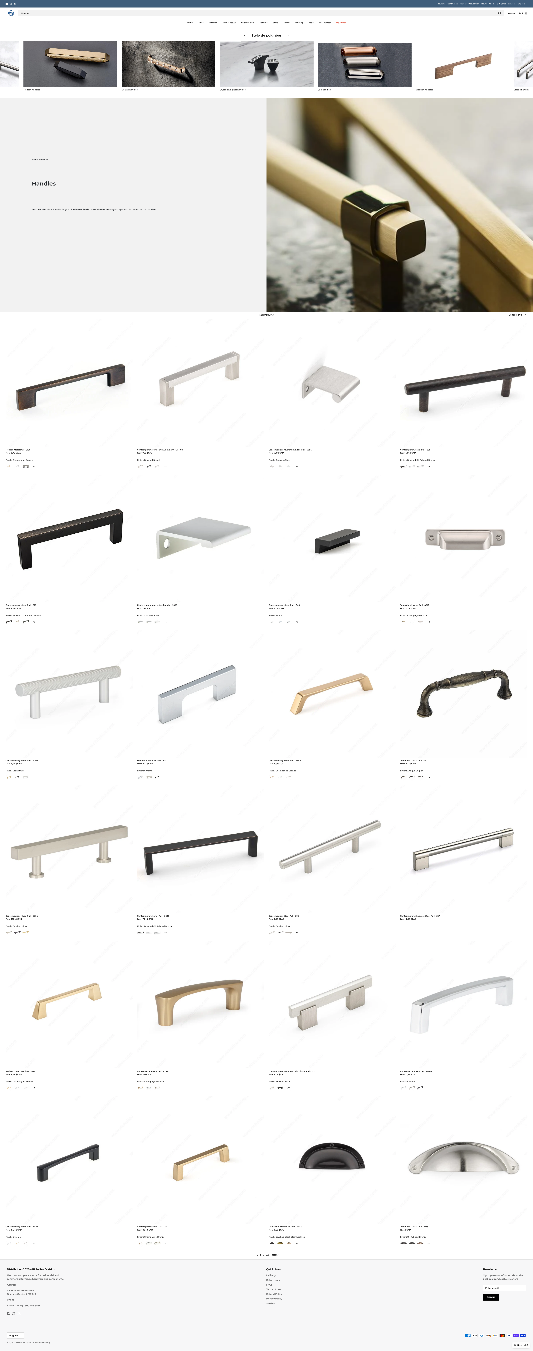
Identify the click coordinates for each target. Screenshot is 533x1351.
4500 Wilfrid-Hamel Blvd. (21, 1290)
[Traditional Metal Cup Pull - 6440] (332, 1160)
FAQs (269, 1284)
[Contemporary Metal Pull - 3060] (69, 694)
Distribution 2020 (22, 1343)
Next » (275, 1254)
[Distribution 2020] (15, 4)
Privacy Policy (274, 1298)
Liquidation (341, 23)
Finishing (299, 23)
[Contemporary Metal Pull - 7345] (201, 1005)
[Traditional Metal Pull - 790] (464, 694)
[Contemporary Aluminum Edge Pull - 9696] (332, 383)
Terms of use (273, 1289)
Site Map (271, 1303)
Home (35, 159)
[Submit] (499, 13)
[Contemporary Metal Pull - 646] (332, 538)
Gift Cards (501, 4)
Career (463, 4)
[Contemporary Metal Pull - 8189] (464, 1005)
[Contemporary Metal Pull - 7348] (332, 694)
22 (267, 1254)
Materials (263, 23)
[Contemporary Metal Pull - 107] (201, 1160)
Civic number (325, 23)
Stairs (275, 23)
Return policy (274, 1280)
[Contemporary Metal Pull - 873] (69, 538)
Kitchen (190, 23)
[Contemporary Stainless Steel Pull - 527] (464, 849)
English (521, 4)
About (492, 4)
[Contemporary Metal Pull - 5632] (201, 849)
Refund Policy (274, 1294)
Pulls (201, 23)
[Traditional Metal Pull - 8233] (464, 1160)
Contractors (452, 4)
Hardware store (247, 23)
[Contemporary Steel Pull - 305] (332, 849)
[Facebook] (7, 4)
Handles (44, 159)
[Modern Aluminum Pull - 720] (201, 694)
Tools (311, 23)
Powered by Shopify (41, 1343)
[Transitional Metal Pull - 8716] (464, 538)
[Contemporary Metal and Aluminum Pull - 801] (201, 383)
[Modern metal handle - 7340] (69, 1005)
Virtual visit (473, 4)
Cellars (287, 23)
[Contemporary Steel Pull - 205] (464, 383)
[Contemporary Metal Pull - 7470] (69, 1160)
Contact (512, 4)
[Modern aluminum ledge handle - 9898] (201, 538)
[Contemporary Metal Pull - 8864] (69, 849)
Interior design (229, 23)
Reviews (441, 4)
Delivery (271, 1275)
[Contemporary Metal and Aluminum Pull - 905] (332, 1005)
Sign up (491, 1297)
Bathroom (213, 23)
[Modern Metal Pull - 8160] (69, 383)
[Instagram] (11, 4)
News (484, 4)
